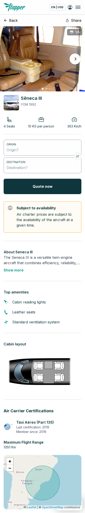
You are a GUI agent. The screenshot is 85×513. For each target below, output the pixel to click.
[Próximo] (75, 59)
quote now (43, 186)
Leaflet (31, 507)
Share (76, 20)
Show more (14, 270)
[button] (9, 461)
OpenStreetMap (52, 507)
